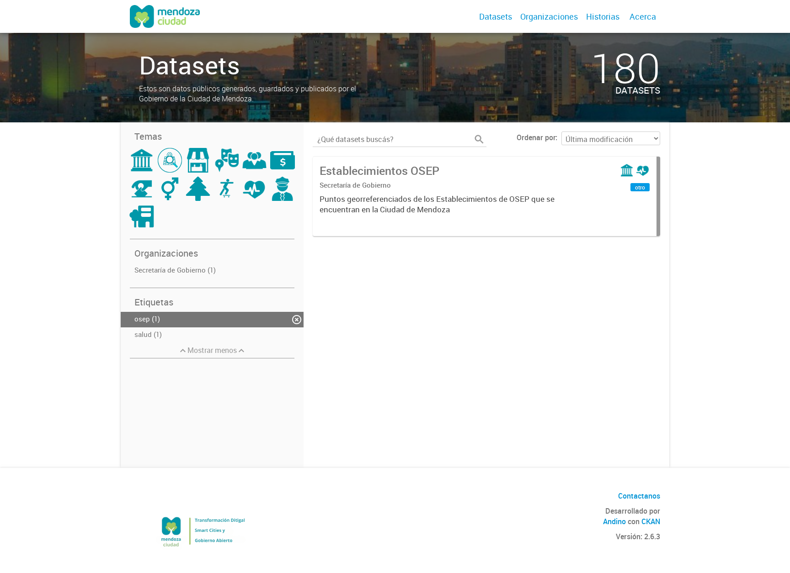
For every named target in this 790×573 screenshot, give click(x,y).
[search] (479, 139)
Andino (614, 521)
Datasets (495, 16)
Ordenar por (536, 137)
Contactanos (639, 496)
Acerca (643, 16)
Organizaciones (549, 16)
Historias (602, 16)
